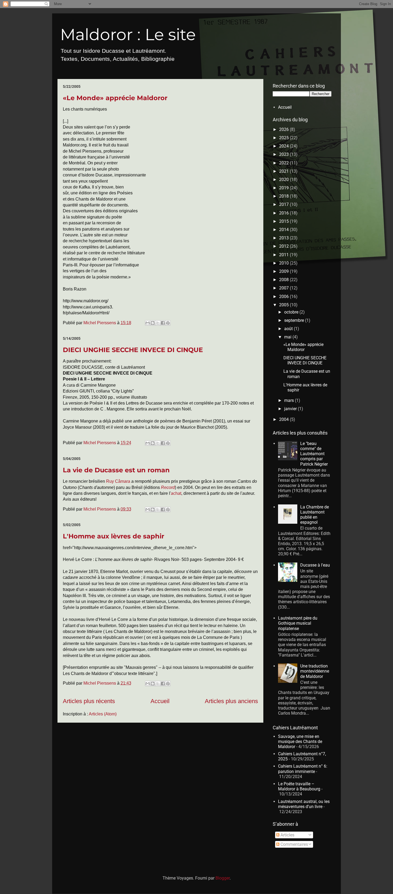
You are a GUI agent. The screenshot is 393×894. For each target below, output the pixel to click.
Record (168, 487)
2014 (284, 229)
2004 (284, 419)
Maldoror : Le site (128, 34)
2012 (284, 246)
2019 (284, 187)
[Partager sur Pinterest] (168, 323)
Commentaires (293, 844)
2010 (284, 263)
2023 (284, 154)
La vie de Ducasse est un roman (116, 470)
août (289, 328)
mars (289, 400)
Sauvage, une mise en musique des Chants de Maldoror (300, 741)
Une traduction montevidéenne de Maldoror (314, 671)
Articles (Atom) (103, 714)
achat (176, 493)
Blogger (222, 878)
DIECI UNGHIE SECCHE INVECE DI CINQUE (133, 350)
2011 (284, 254)
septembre (294, 320)
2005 (284, 304)
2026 (284, 129)
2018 (284, 196)
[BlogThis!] (152, 323)
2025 (284, 137)
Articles (286, 835)
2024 (284, 146)
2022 (284, 162)
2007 (284, 288)
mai (288, 337)
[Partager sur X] (157, 323)
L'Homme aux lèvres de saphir (113, 536)
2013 (284, 237)
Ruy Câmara (118, 481)
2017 (284, 204)
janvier (291, 408)
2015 (284, 221)
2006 (284, 296)
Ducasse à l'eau (315, 565)
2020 (284, 179)
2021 (284, 171)
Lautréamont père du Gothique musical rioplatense (297, 623)
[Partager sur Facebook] (162, 323)
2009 (284, 271)
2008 (284, 279)
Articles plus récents (89, 701)
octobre (291, 312)
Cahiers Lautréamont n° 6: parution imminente (302, 769)
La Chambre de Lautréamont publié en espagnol (314, 514)
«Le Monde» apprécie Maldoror (115, 98)
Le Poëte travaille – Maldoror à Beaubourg (299, 786)
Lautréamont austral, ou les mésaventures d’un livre (304, 804)
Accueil (160, 701)
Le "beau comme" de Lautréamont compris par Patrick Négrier (314, 454)
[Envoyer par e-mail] (147, 323)
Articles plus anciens (231, 701)
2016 (284, 213)
